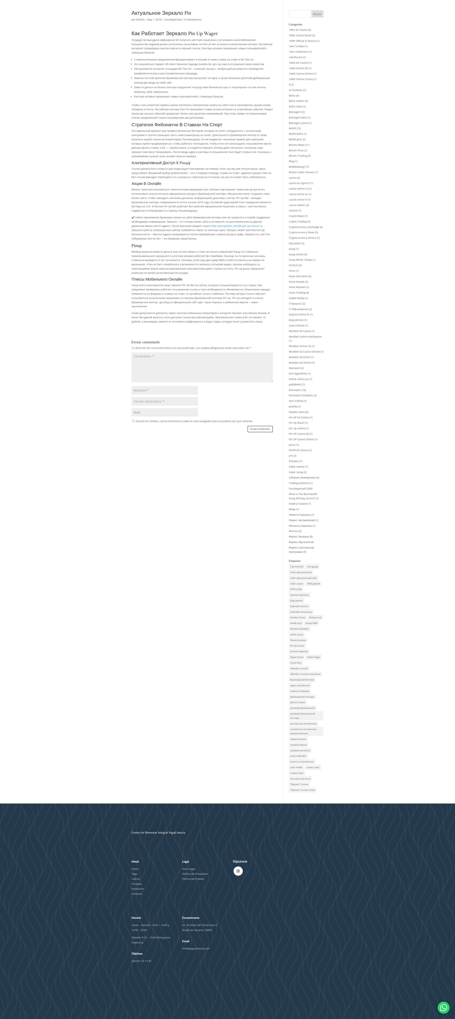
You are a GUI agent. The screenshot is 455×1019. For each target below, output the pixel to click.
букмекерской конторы (302, 696)
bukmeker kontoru (299, 606)
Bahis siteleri (296, 101)
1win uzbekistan (298, 51)
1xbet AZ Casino (298, 62)
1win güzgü (312, 566)
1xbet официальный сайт (303, 577)
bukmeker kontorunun (301, 611)
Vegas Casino (297, 657)
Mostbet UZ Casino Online (304, 351)
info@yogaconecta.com (196, 948)
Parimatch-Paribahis (301, 395)
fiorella (140, 19)
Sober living (296, 472)
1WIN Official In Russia (302, 40)
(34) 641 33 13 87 (141, 961)
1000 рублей (313, 583)
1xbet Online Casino (301, 79)
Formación (138, 888)
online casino (296, 634)
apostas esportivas (299, 594)
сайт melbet (296, 767)
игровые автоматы (300, 750)
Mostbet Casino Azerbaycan (305, 336)
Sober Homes (297, 466)
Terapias (137, 883)
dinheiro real (315, 617)
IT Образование (298, 309)
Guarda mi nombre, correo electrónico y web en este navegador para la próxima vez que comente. (194, 421)
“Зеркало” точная (299, 784)
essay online (296, 254)
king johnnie (296, 320)
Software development (302, 477)
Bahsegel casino (298, 123)
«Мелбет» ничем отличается (305, 673)
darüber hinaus (297, 617)
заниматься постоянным (303, 723)
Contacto (137, 893)
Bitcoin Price (296, 150)
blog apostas (296, 600)
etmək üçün (296, 623)
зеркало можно (298, 739)
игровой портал (298, 744)
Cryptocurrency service (302, 238)
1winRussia (295, 57)
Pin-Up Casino (297, 645)
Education (295, 243)
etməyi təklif (311, 623)
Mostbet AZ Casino (300, 331)
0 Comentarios (193, 19)
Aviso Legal (188, 869)
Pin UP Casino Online (301, 439)
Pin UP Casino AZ (299, 433)
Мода (292, 509)
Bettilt (292, 128)
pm (291, 455)
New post (294, 368)
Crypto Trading (298, 221)
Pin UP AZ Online (299, 417)
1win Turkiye (296, 46)
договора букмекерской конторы (302, 715)
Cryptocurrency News (301, 232)
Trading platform (299, 483)
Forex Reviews (297, 287)
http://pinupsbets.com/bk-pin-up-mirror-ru (237, 226)
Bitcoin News (296, 145)
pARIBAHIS (295, 384)
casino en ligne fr (299, 183)
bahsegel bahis (298, 117)
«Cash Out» (295, 662)
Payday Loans (297, 412)
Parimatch (295, 390)
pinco (292, 444)
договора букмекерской (302, 707)
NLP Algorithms (298, 373)
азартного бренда (299, 691)
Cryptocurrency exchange (304, 227)
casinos (293, 210)
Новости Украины (300, 514)
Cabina (136, 878)
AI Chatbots (296, 90)
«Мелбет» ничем (299, 668)
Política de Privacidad (195, 874)
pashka (293, 406)
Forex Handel (296, 281)
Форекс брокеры (299, 536)
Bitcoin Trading (298, 155)
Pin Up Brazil (296, 422)
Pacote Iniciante (298, 640)
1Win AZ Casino (298, 29)
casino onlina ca (298, 188)
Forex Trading (297, 292)
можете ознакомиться (302, 761)
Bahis (292, 95)
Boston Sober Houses (301, 172)
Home (135, 869)
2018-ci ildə (296, 589)
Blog (291, 161)
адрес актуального (300, 685)
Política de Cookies (193, 878)
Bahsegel (294, 112)
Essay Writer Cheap (300, 259)
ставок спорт (297, 773)
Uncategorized (172, 19)
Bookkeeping (296, 166)
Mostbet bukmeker (299, 628)
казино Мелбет (298, 755)
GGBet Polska (296, 298)
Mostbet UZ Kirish (299, 357)
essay (292, 249)
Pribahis (294, 461)
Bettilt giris (295, 139)
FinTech (293, 265)
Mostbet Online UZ (300, 346)
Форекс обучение (299, 542)
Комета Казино (298, 503)
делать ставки (297, 702)
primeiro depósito (299, 651)
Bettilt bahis (296, 133)
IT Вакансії (295, 303)
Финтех (293, 531)
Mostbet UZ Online (300, 362)
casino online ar (298, 194)
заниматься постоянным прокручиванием (303, 731)
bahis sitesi (295, 106)
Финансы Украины (300, 525)
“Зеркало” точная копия (302, 789)
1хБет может (296, 583)
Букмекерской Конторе (302, 679)
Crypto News (296, 216)
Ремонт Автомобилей (302, 520)
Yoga (134, 874)
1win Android (296, 566)
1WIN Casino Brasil (300, 35)
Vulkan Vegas (313, 657)
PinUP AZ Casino (298, 450)
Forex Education (298, 276)
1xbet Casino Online (301, 73)
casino (292, 177)
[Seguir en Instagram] (238, 871)
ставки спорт (313, 767)
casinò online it (298, 199)
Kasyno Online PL (299, 314)
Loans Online (296, 325)
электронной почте (300, 778)
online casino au (298, 379)
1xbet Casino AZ (298, 68)
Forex (292, 270)
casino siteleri (297, 205)
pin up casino (297, 428)
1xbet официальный (301, 572)
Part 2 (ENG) (296, 401)
